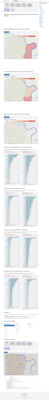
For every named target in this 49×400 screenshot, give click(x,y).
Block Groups (24, 352)
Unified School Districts (10, 352)
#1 (37, 33)
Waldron (30, 388)
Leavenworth (13, 386)
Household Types (41, 17)
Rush (28, 388)
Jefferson (18, 388)
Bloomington (13, 388)
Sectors (40, 25)
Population (11, 74)
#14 (36, 275)
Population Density (7, 74)
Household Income (18, 325)
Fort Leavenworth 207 (17, 381)
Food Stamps (17, 328)
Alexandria (13, 387)
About (22, 393)
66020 (15, 380)
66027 (16, 380)
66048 (18, 380)
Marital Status (6, 331)
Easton (18, 387)
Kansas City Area (14, 379)
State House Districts (16, 352)
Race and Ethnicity (7, 328)
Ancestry (6, 334)
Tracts (21, 352)
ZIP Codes (6, 352)
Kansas (13, 376)
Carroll (16, 388)
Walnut (25, 387)
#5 (37, 118)
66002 (13, 380)
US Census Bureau (26, 396)
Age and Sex (40, 15)
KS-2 (13, 382)
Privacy (26, 393)
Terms (24, 393)
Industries (17, 331)
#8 (36, 151)
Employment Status (41, 22)
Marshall (23, 388)
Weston (27, 387)
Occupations (40, 23)
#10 (36, 192)
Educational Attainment (30, 325)
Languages (40, 20)
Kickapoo (21, 388)
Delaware (16, 387)
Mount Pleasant (26, 388)
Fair (19, 387)
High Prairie (22, 387)
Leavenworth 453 (23, 381)
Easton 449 (13, 381)
